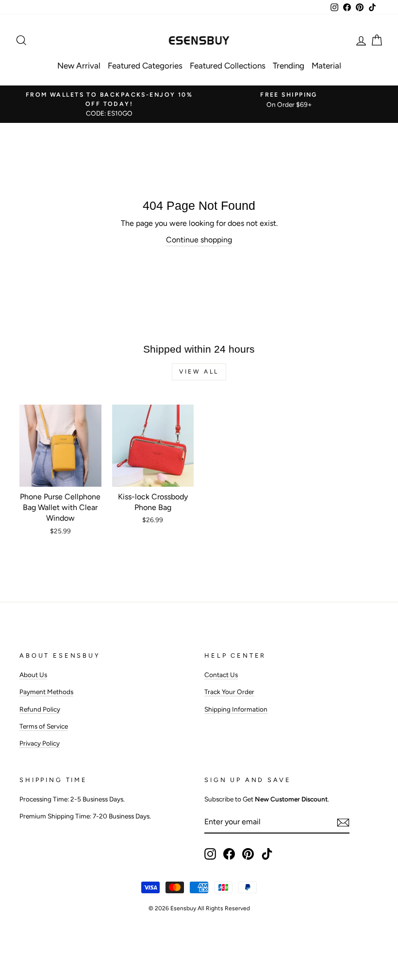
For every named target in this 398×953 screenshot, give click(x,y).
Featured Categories (145, 65)
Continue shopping (199, 239)
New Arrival (78, 65)
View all (199, 371)
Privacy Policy (39, 743)
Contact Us (221, 675)
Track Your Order (229, 692)
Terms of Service (43, 726)
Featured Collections (227, 65)
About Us (33, 675)
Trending (288, 65)
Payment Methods (46, 692)
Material (326, 65)
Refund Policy (39, 709)
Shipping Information (235, 709)
